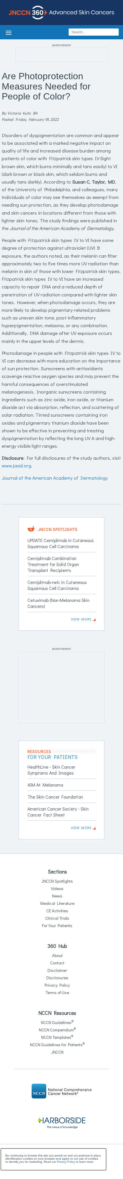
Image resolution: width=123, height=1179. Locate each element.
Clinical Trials (57, 918)
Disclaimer (57, 970)
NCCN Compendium (57, 1030)
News (57, 896)
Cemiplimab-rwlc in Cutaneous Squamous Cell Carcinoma (57, 585)
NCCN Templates (57, 1037)
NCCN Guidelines (57, 1022)
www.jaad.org (16, 465)
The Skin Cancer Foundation (55, 797)
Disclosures (57, 977)
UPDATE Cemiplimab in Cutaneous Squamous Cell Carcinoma (60, 543)
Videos (57, 888)
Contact (57, 963)
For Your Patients (57, 925)
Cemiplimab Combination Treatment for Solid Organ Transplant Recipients (53, 564)
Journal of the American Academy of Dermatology (55, 478)
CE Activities (57, 910)
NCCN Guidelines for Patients (57, 1044)
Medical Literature (57, 903)
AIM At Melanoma (45, 785)
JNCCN (57, 1052)
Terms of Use (57, 992)
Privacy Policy (57, 985)
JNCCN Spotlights (57, 881)
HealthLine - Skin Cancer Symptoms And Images (51, 770)
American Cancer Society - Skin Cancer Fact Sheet (58, 812)
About (57, 955)
